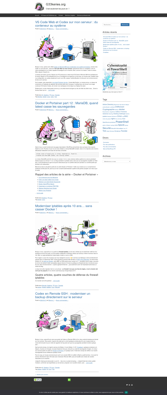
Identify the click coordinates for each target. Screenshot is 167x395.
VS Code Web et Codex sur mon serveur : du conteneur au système (66, 23)
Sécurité (44, 285)
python (104, 125)
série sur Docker (48, 261)
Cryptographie (108, 109)
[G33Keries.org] (54, 6)
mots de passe (107, 119)
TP (126, 128)
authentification (106, 107)
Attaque (127, 104)
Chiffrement (119, 106)
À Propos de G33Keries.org (48, 15)
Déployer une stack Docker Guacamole (49, 182)
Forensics (124, 112)
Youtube (124, 131)
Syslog (126, 125)
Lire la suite (51, 90)
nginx (52, 97)
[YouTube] (132, 385)
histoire (127, 114)
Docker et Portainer (58, 350)
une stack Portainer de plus (60, 82)
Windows (112, 131)
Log (123, 116)
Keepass (109, 116)
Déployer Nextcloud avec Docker (48, 188)
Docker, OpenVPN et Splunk (46, 184)
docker (44, 97)
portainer (112, 122)
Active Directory (108, 104)
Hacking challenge (119, 114)
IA (42, 95)
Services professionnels (83, 15)
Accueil (37, 15)
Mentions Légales (70, 15)
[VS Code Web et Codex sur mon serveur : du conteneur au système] (67, 48)
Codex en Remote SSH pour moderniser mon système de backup (72, 67)
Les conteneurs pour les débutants (48, 177)
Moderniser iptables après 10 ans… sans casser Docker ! (63, 207)
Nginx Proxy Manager (83, 259)
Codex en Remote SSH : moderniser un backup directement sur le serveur (62, 295)
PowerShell (122, 121)
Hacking (111, 114)
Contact (61, 15)
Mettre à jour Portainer (45, 190)
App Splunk (122, 104)
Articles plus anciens (41, 374)
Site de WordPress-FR (109, 149)
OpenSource (106, 122)
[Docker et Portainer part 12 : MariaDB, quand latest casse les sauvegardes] (67, 129)
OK (126, 392)
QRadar (108, 125)
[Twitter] (127, 385)
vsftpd (108, 131)
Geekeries (105, 114)
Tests (124, 128)
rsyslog (112, 125)
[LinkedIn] (129, 385)
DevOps (40, 97)
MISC (126, 116)
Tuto (55, 97)
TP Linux (51, 95)
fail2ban (118, 112)
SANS (116, 125)
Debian (40, 369)
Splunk (121, 124)
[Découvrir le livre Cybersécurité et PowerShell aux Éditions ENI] (116, 73)
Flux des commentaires (109, 147)
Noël (123, 119)
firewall (44, 287)
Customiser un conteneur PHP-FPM (48, 186)
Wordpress (117, 131)
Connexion (106, 142)
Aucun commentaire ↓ (62, 29)
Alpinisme (116, 104)
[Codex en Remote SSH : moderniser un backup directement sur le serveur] (67, 320)
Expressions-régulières (109, 112)
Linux (48, 97)
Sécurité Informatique (117, 128)
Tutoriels (57, 95)
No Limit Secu (118, 118)
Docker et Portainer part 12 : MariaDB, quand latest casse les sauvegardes (66, 104)
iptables (49, 287)
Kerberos (114, 116)
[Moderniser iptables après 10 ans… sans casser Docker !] (67, 233)
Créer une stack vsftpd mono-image (48, 179)
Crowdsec (80, 347)
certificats (112, 107)
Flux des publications (109, 144)
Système (46, 95)
